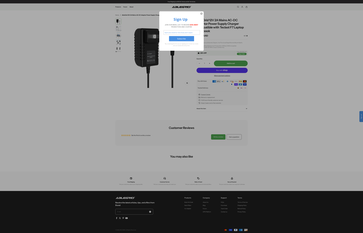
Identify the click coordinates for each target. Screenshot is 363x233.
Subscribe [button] (181, 38)
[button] (201, 13)
